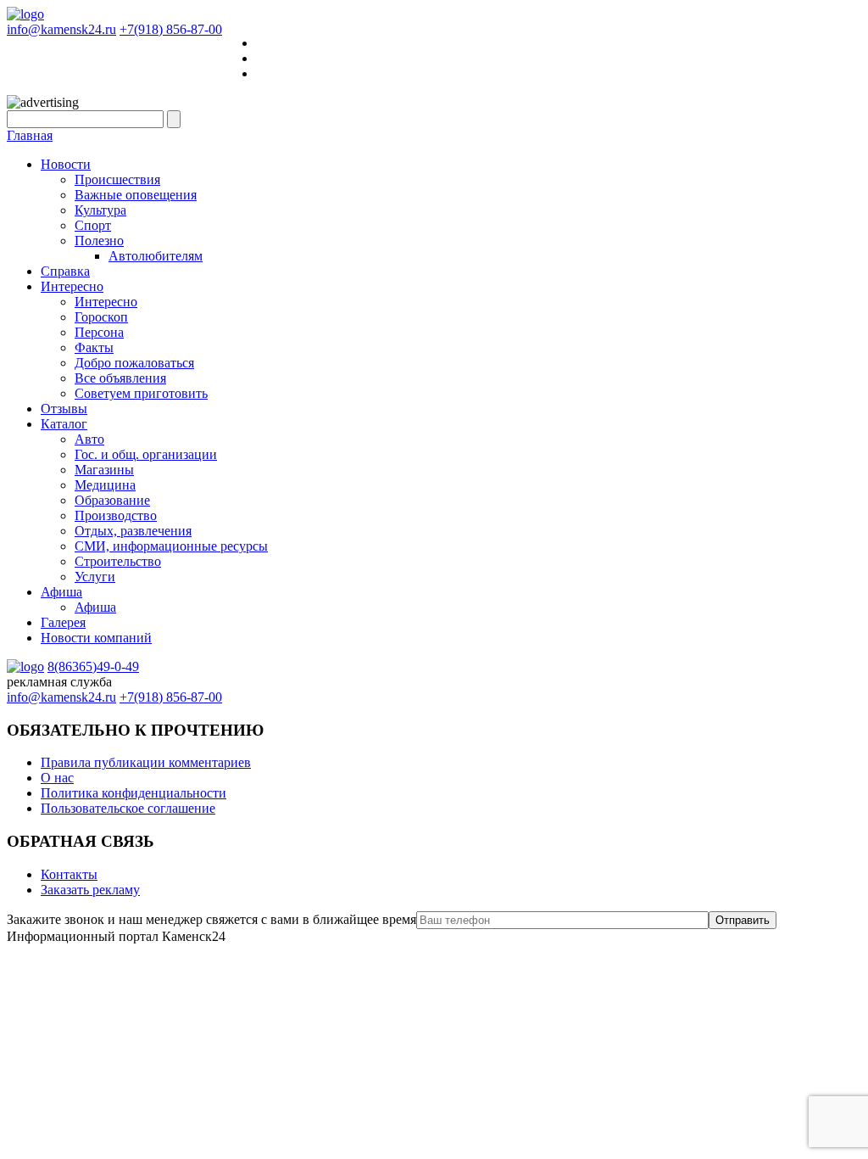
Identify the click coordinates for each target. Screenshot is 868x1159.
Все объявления (120, 378)
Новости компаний (96, 637)
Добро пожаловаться (134, 363)
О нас (57, 777)
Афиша (61, 592)
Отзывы (64, 408)
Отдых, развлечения (133, 531)
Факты (94, 347)
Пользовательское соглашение (128, 808)
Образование (112, 500)
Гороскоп (101, 317)
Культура (100, 210)
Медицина (105, 485)
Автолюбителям (155, 256)
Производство (116, 515)
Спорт (93, 225)
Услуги (95, 576)
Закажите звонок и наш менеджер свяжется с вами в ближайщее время (211, 919)
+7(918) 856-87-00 (171, 29)
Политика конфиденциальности (133, 793)
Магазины (104, 469)
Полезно (99, 240)
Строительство (118, 561)
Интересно (72, 286)
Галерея (63, 622)
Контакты (69, 874)
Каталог (64, 424)
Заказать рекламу (90, 889)
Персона (99, 332)
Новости (66, 164)
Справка (65, 271)
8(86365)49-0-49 (93, 666)
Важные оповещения (136, 195)
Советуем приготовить (141, 393)
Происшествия (117, 179)
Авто (89, 439)
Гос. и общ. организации (146, 454)
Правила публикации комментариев (146, 762)
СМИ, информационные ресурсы (171, 546)
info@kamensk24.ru (61, 29)
